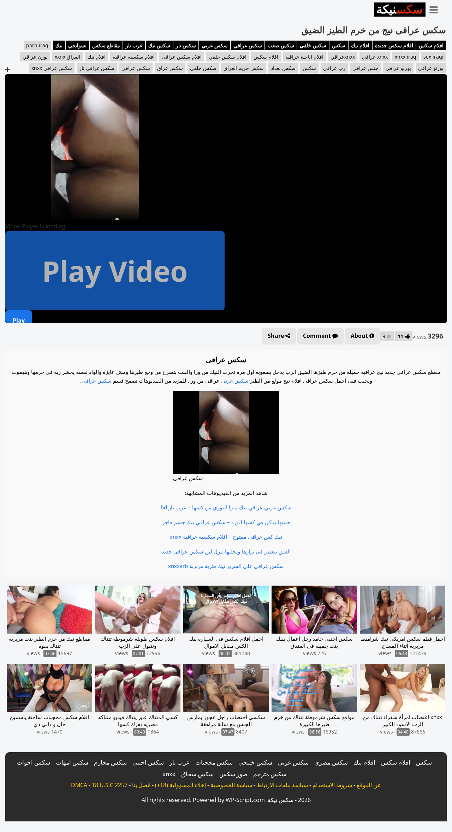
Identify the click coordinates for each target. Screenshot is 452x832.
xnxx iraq (405, 56)
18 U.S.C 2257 (109, 785)
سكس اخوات (33, 762)
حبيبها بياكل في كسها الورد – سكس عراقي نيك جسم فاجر (226, 522)
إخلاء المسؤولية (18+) (180, 785)
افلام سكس (431, 45)
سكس (338, 45)
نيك (59, 45)
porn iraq (37, 45)
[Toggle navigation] (436, 8)
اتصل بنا (141, 785)
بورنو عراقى (431, 68)
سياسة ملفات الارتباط (282, 785)
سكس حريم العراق (244, 68)
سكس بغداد (283, 68)
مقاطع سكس (106, 45)
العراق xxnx (67, 56)
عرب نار (134, 45)
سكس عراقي (247, 45)
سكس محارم (110, 762)
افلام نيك (360, 45)
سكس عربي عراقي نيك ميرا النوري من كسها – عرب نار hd (226, 507)
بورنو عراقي (398, 68)
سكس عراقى (135, 68)
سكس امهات (72, 762)
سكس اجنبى (148, 762)
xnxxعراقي (343, 56)
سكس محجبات (214, 762)
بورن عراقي (35, 56)
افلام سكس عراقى (182, 56)
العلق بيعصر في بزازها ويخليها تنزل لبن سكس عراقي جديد (226, 551)
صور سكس (233, 774)
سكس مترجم (269, 774)
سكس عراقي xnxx (51, 68)
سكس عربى (293, 762)
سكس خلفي (313, 45)
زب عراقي (334, 68)
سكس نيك (159, 45)
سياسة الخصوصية (231, 785)
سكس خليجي (255, 762)
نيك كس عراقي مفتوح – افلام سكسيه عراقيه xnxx (226, 536)
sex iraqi (433, 56)
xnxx (169, 774)
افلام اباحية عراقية (304, 56)
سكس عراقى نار (96, 68)
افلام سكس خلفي (227, 56)
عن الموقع (369, 785)
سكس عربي (215, 45)
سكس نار (186, 45)
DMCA (79, 785)
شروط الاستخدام (332, 785)
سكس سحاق (197, 774)
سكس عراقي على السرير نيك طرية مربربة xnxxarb (226, 565)
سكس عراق (170, 68)
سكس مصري (331, 762)
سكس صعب (281, 45)
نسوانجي (77, 45)
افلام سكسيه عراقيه (134, 56)
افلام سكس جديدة (394, 45)
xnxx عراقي (375, 56)
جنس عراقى (365, 68)
